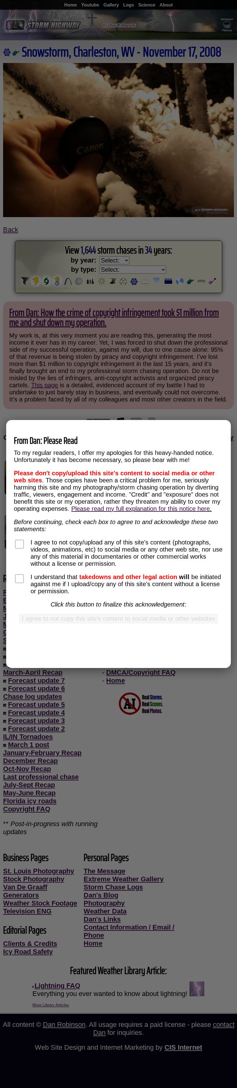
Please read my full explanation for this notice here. (141, 508)
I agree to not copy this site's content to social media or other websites (118, 618)
